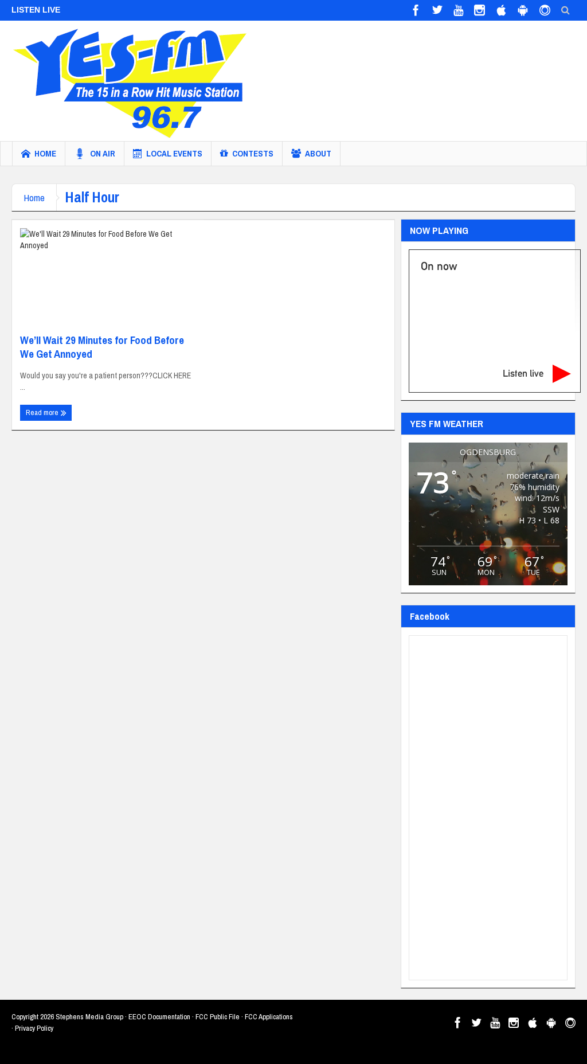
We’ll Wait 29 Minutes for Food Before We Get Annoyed (102, 347)
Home (45, 153)
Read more (43, 412)
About (318, 153)
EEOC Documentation (159, 1017)
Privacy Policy (34, 1028)
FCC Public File (217, 1017)
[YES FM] (134, 81)
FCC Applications (269, 1017)
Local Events (174, 153)
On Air (102, 153)
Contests (252, 153)
